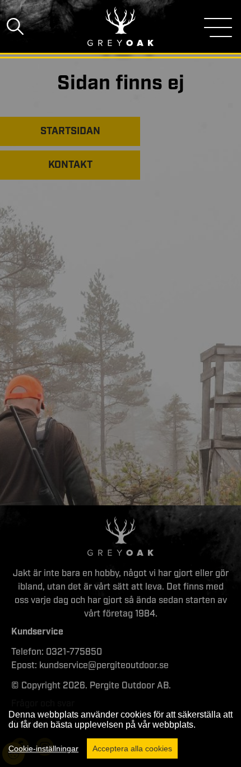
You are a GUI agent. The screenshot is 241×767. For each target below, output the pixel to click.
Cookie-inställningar (43, 748)
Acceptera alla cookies (132, 748)
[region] (120, 730)
